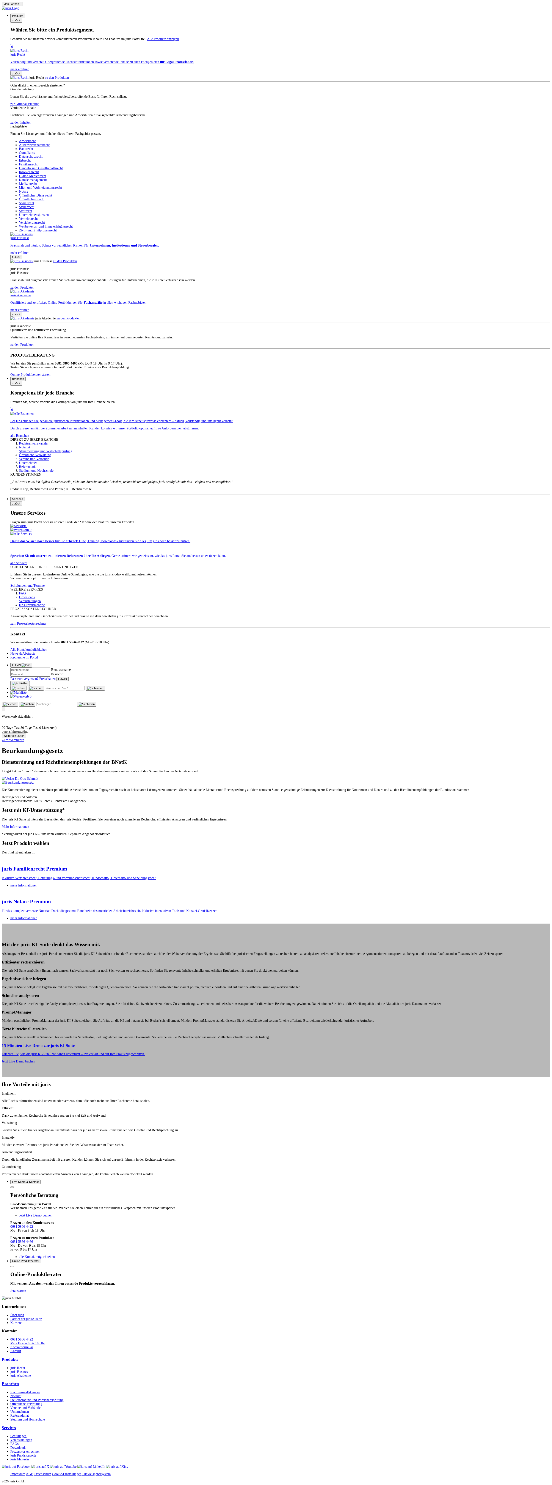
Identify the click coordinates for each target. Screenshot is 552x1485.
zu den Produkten (57, 77)
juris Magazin (19, 1459)
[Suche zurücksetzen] (95, 688)
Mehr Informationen (15, 826)
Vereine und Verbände (25, 1408)
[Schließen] (20, 683)
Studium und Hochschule (27, 1419)
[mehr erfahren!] (20, 778)
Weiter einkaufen (13, 735)
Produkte (10, 1359)
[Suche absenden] (36, 688)
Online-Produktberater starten (30, 374)
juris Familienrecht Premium (34, 869)
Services (9, 1427)
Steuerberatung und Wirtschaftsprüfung (37, 1400)
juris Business (19, 1371)
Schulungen (18, 1436)
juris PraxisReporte (23, 1455)
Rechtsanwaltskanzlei (25, 1392)
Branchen (10, 1383)
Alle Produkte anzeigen (163, 39)
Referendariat (19, 1415)
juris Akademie (20, 1375)
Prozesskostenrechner (25, 1451)
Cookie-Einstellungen (67, 1474)
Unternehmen (19, 1411)
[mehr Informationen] (276, 860)
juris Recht (17, 1368)
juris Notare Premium (26, 901)
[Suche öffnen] (18, 688)
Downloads (18, 1447)
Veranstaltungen (21, 1440)
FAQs (14, 1444)
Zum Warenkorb (13, 740)
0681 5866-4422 (21, 1226)
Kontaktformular (21, 1347)
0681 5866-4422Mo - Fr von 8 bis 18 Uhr (27, 1341)
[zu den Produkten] (19, 77)
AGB (29, 1474)
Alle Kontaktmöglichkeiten (28, 649)
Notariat (15, 1396)
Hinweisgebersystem (96, 1474)
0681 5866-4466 (21, 1241)
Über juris (17, 1315)
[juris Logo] (10, 8)
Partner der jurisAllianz (26, 1319)
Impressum (17, 1474)
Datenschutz (42, 1474)
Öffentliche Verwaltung (26, 1404)
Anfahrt (15, 1351)
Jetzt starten (18, 1291)
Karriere (16, 1323)
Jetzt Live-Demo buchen (18, 1061)
